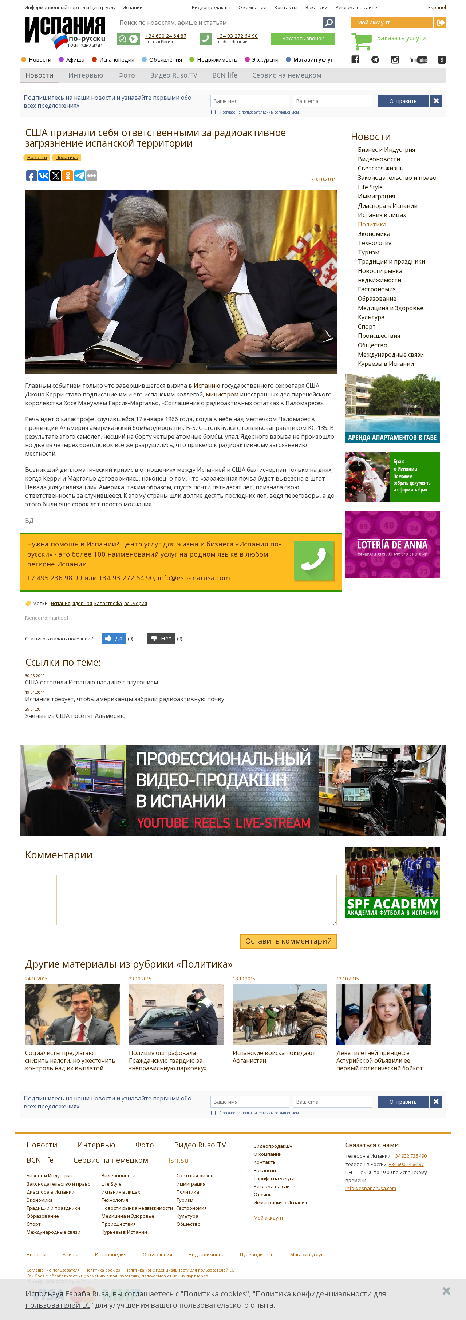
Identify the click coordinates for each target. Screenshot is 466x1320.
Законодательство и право (397, 178)
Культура (371, 317)
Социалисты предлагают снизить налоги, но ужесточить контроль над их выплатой (70, 1060)
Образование (377, 299)
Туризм (368, 252)
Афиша (75, 59)
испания (60, 603)
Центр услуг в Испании (116, 7)
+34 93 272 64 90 (237, 35)
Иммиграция (376, 196)
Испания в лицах (382, 215)
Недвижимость (217, 59)
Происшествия (379, 336)
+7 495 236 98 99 (54, 577)
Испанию (207, 386)
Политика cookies (102, 1270)
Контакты (286, 7)
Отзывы (263, 1194)
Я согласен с (259, 112)
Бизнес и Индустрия (386, 150)
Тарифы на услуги (274, 1178)
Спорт (367, 327)
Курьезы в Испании (386, 364)
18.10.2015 (244, 978)
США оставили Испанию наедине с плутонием (91, 682)
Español (437, 7)
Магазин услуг (313, 59)
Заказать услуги (402, 37)
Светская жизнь (380, 168)
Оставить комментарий (288, 941)
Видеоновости (379, 159)
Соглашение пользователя (53, 1270)
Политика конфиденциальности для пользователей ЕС (179, 1270)
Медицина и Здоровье (390, 308)
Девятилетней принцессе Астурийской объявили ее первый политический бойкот (379, 1060)
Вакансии (316, 7)
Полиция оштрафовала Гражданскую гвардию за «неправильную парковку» (168, 1060)
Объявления (165, 59)
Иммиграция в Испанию (281, 1202)
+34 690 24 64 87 (165, 35)
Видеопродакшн (211, 7)
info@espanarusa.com (194, 577)
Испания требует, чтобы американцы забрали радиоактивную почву (124, 699)
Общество (372, 345)
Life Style (370, 187)
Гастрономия (377, 289)
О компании (252, 7)
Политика (372, 224)
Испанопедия (116, 59)
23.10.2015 (140, 978)
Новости (40, 59)
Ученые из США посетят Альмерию (75, 716)
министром (222, 394)
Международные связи (391, 355)
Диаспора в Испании (388, 206)
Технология (374, 243)
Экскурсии (265, 59)
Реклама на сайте (356, 7)
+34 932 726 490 (410, 1156)
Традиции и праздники (391, 261)
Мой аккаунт (269, 1217)
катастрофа (108, 603)
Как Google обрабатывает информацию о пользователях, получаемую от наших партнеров (117, 1275)
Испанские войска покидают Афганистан (274, 1056)
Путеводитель (257, 1254)
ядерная (82, 603)
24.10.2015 (36, 978)
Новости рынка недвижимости (137, 1208)
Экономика (374, 234)
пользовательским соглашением (270, 112)
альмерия (135, 603)
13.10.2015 (347, 978)
